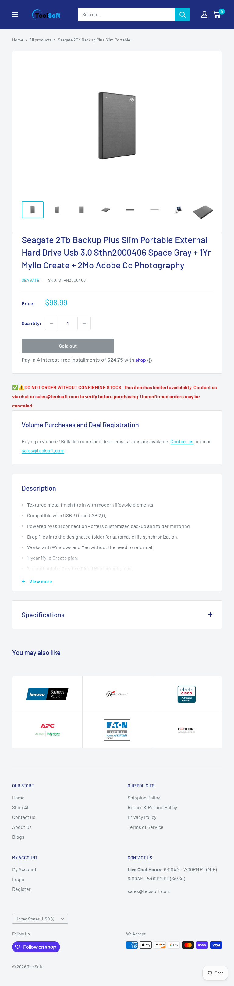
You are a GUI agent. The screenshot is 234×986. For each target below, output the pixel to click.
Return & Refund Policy (152, 807)
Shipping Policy (144, 797)
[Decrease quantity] (51, 323)
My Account (24, 869)
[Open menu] (15, 14)
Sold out (68, 346)
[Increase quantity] (84, 323)
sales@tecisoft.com (43, 450)
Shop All (21, 807)
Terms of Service (146, 827)
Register (21, 889)
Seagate (30, 280)
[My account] (204, 14)
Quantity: (31, 323)
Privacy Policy (142, 817)
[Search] (182, 14)
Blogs (18, 837)
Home (17, 39)
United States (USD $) (35, 918)
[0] (217, 14)
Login (18, 879)
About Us (22, 827)
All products (40, 39)
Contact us (181, 441)
